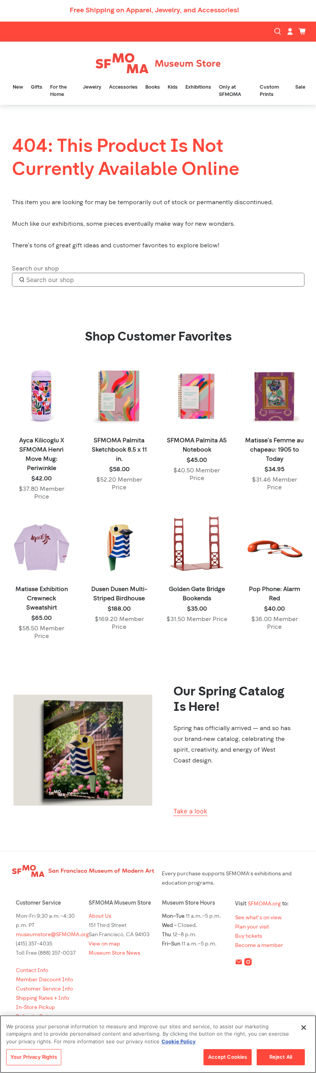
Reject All (280, 1057)
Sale (300, 87)
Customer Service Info (44, 989)
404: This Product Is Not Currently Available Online (125, 159)
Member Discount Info (44, 979)
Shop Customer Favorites (158, 337)
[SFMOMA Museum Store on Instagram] (248, 963)
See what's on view (258, 917)
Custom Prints (269, 91)
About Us (100, 916)
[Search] (278, 31)
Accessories (123, 87)
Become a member (259, 945)
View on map (104, 944)
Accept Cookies (227, 1057)
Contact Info (32, 970)
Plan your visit (252, 927)
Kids (173, 87)
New (18, 87)
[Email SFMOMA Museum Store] (238, 963)
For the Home (58, 91)
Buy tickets (248, 936)
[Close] (303, 1027)
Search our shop (35, 269)
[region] (158, 1044)
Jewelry (92, 87)
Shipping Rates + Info (42, 998)
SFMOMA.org (264, 904)
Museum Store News (114, 953)
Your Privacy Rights (33, 1057)
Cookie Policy (178, 1041)
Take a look (190, 811)
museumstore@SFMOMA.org (52, 934)
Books (152, 87)
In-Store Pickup (35, 1007)
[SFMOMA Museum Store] (158, 63)
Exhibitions (198, 87)
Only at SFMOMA (230, 91)
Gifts (36, 87)
